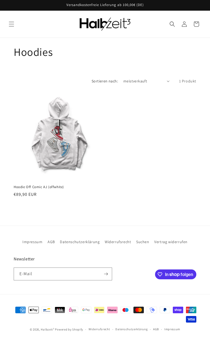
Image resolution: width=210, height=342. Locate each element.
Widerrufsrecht (118, 241)
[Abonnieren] (106, 274)
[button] (11, 24)
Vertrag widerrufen (171, 241)
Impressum (32, 241)
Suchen (142, 241)
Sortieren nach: (105, 81)
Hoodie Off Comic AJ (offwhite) (39, 187)
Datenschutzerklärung (80, 241)
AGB (51, 241)
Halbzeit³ (47, 329)
